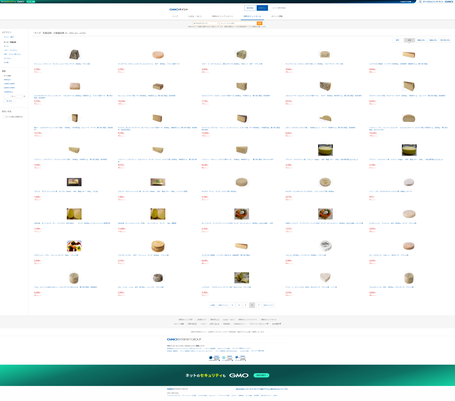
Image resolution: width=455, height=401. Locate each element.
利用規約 (226, 324)
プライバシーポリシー (258, 324)
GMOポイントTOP (186, 320)
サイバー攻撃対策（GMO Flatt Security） (227, 351)
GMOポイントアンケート (222, 16)
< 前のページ (222, 305)
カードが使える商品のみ (14, 117)
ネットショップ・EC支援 (189, 395)
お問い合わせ (214, 324)
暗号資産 (256, 395)
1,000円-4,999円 (9, 84)
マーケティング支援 (223, 395)
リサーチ (234, 395)
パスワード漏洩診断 (210, 348)
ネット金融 (249, 395)
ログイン (262, 8)
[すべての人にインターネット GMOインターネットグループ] (438, 1)
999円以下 (7, 80)
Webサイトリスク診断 (224, 348)
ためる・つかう (195, 16)
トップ (175, 16)
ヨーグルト (7, 58)
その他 (6, 62)
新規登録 (250, 8)
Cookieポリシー (240, 324)
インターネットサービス (173, 395)
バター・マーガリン (11, 50)
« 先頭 (212, 305)
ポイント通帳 (277, 16)
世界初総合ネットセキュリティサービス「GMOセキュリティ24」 (184, 348)
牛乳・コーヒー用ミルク (12, 54)
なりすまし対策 (244, 351)
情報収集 (241, 395)
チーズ (6, 46)
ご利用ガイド (201, 320)
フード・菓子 (9, 37)
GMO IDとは (214, 320)
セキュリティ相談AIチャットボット (241, 348)
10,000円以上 (8, 92)
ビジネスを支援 (202, 395)
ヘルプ (274, 8)
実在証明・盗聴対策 (172, 351)
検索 (259, 23)
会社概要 (275, 324)
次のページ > (268, 305)
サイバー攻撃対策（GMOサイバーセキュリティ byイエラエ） (196, 351)
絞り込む (9, 101)
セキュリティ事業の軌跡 (257, 350)
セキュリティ (212, 395)
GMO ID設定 (282, 8)
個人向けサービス (266, 395)
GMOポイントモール (252, 16)
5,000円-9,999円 (9, 88)
